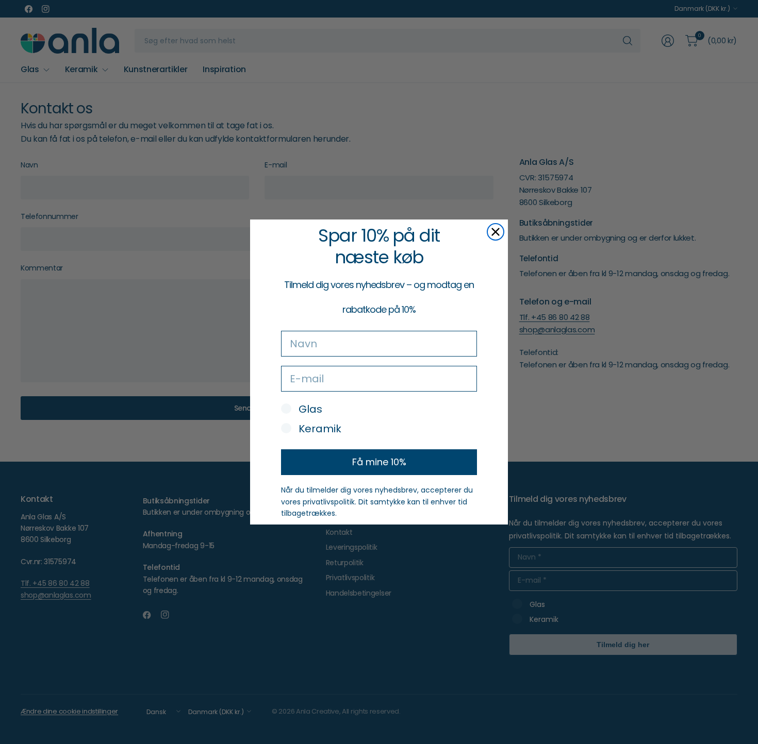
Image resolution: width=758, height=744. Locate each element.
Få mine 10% (379, 461)
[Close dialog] (495, 232)
